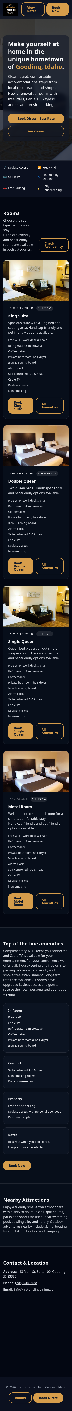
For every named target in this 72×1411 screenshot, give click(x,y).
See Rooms (36, 131)
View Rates (31, 9)
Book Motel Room (18, 901)
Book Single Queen (19, 731)
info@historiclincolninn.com (35, 1289)
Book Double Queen (19, 566)
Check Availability (54, 245)
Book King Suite (18, 405)
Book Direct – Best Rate (36, 118)
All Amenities (50, 405)
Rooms (20, 1398)
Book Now (56, 9)
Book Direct (48, 1398)
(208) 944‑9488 (26, 1283)
